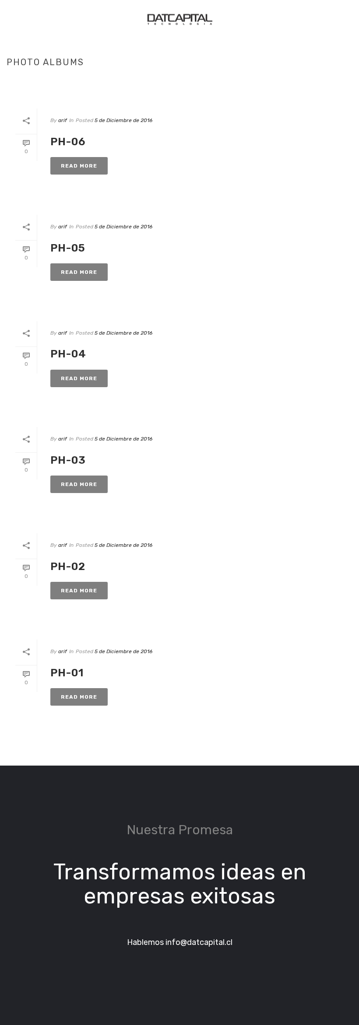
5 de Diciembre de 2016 (123, 120)
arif (62, 120)
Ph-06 (67, 142)
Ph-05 (67, 248)
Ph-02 (67, 566)
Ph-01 (67, 673)
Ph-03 (68, 460)
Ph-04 (68, 354)
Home (289, 80)
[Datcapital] (179, 19)
